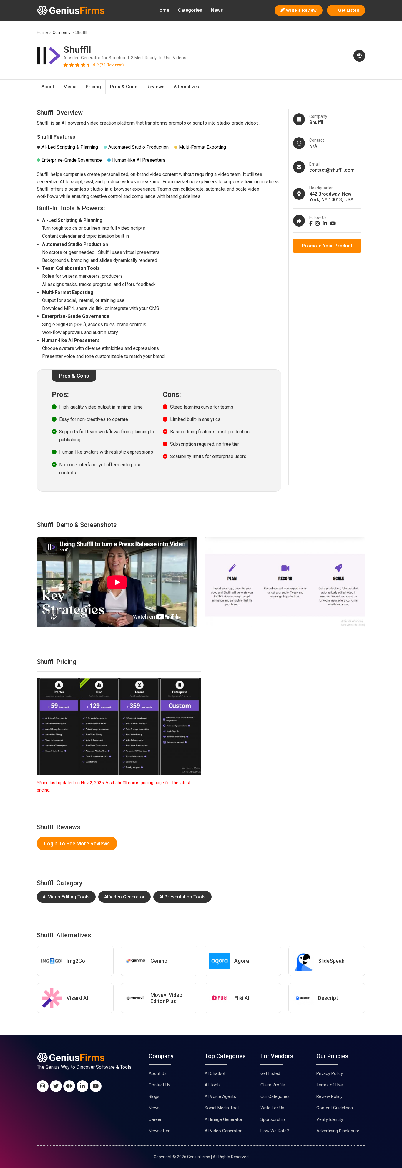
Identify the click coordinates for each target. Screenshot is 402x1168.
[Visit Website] (357, 56)
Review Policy (329, 1096)
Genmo (158, 961)
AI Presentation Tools (182, 897)
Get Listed (270, 1073)
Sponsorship (272, 1119)
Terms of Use (329, 1085)
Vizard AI (77, 998)
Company (62, 32)
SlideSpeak (331, 961)
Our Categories (275, 1096)
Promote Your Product (327, 246)
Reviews (156, 87)
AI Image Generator (223, 1119)
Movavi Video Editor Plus (166, 998)
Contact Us (159, 1085)
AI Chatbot (215, 1073)
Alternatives (186, 87)
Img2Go (76, 961)
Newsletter (159, 1131)
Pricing (93, 87)
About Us (158, 1073)
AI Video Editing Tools (66, 897)
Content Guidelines (334, 1108)
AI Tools (213, 1085)
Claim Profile (272, 1085)
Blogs (154, 1096)
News (217, 10)
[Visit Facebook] (311, 224)
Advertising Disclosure (337, 1131)
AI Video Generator (124, 897)
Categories (190, 10)
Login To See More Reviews (77, 843)
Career (155, 1119)
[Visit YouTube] (333, 224)
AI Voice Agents (220, 1096)
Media (70, 87)
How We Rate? (274, 1131)
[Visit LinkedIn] (326, 224)
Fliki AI (242, 998)
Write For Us (272, 1108)
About (47, 87)
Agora (241, 961)
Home (162, 10)
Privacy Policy (329, 1073)
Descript (328, 998)
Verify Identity (329, 1119)
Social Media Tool (222, 1108)
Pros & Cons (123, 87)
